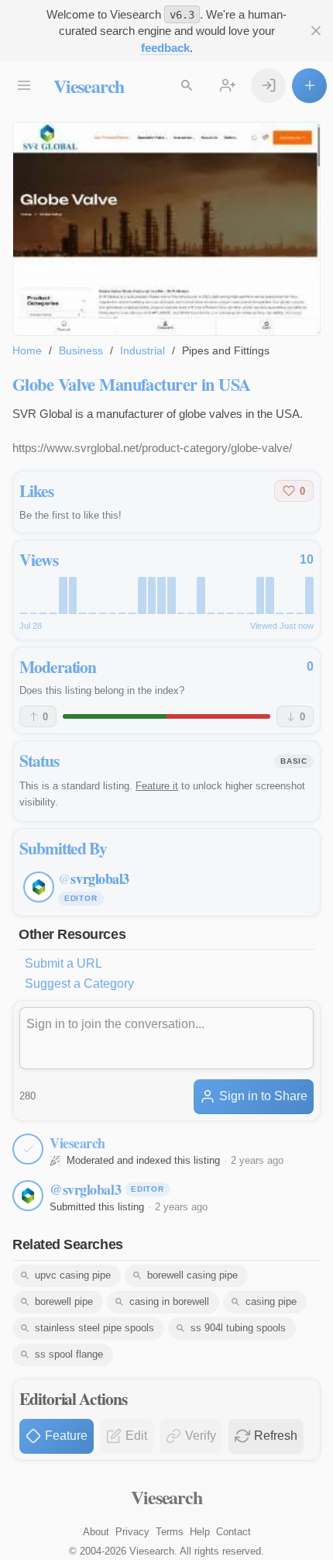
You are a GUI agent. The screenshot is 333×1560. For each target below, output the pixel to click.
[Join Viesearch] (227, 85)
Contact (233, 1532)
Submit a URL (63, 963)
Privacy (132, 1532)
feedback (165, 47)
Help (200, 1532)
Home (27, 350)
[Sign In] (268, 85)
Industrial (142, 350)
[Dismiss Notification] (315, 30)
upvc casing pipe (73, 1275)
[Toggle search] (186, 85)
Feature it (157, 786)
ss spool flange (69, 1354)
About (96, 1532)
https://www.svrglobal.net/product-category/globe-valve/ (152, 447)
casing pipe (271, 1301)
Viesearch (88, 85)
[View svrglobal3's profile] (27, 1195)
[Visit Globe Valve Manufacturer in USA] (166, 229)
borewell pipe (64, 1301)
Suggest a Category (79, 983)
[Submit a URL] (309, 85)
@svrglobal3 (85, 1189)
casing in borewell (169, 1301)
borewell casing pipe (192, 1275)
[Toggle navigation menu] (23, 85)
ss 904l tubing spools (238, 1328)
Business (81, 350)
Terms (170, 1532)
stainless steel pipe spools (94, 1328)
